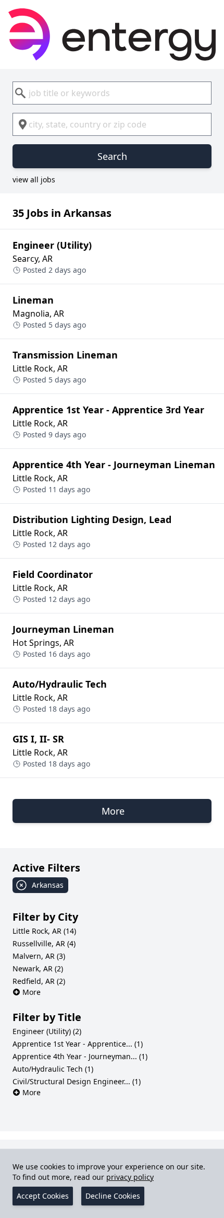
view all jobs (34, 179)
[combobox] (112, 93)
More (31, 992)
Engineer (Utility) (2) (47, 1031)
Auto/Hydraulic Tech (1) (53, 1069)
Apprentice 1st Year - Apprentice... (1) (78, 1044)
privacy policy (130, 1177)
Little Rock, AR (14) (44, 931)
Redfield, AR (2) (39, 981)
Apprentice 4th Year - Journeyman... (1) (80, 1056)
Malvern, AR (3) (39, 956)
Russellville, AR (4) (44, 943)
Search (112, 156)
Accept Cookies (43, 1196)
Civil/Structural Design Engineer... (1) (77, 1081)
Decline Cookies (112, 1196)
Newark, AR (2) (38, 968)
